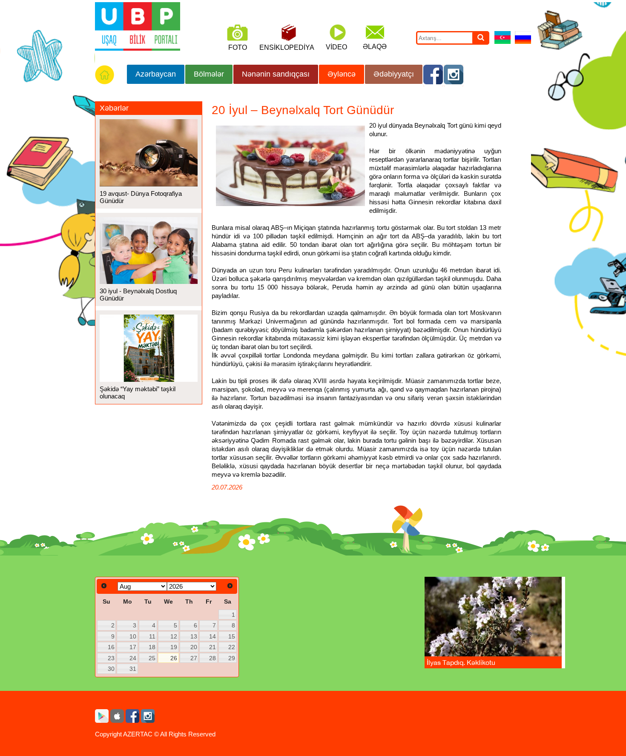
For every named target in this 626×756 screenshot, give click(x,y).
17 (132, 647)
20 (193, 647)
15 (231, 636)
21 (212, 647)
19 (173, 647)
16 (111, 647)
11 (152, 636)
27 (193, 658)
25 (152, 658)
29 (231, 658)
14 (212, 636)
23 (111, 658)
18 (152, 647)
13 (193, 636)
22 (231, 647)
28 (212, 658)
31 (132, 668)
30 (111, 668)
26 (173, 658)
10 (132, 636)
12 (173, 636)
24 (132, 658)
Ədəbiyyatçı (393, 74)
